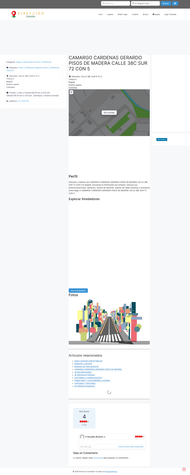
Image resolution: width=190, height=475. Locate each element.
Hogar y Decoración (24, 62)
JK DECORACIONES (83, 372)
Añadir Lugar (123, 14)
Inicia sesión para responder (131, 447)
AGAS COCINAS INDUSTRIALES (88, 361)
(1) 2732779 (23, 101)
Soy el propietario (78, 290)
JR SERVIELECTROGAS (84, 375)
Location (135, 14)
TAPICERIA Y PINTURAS (85, 383)
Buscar (167, 3)
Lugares (110, 14)
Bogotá (157, 14)
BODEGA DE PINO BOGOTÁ (86, 366)
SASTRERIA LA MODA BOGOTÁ (88, 378)
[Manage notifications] (184, 469)
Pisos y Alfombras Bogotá (29, 68)
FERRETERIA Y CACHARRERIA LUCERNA (92, 380)
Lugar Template (170, 14)
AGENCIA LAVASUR (83, 364)
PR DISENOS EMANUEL (84, 386)
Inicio (100, 14)
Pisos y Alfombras (43, 62)
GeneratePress (111, 471)
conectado (98, 458)
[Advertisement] (95, 36)
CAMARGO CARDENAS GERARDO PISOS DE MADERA (98, 369)
